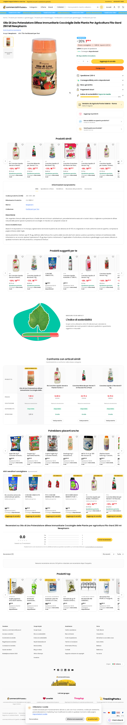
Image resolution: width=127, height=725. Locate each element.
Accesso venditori (7, 634)
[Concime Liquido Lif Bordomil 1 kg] (52, 151)
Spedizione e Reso (47, 189)
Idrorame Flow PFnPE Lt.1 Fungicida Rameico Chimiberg (106, 598)
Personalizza (33, 719)
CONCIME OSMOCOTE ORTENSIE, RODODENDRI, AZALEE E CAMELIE (51, 274)
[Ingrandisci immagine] (70, 93)
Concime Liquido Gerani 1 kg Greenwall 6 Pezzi (106, 274)
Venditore (59, 189)
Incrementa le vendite (8, 638)
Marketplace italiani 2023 (9, 653)
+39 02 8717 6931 (118, 1)
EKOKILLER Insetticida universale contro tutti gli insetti (33, 600)
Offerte (43, 7)
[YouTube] (72, 670)
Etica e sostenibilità (39, 634)
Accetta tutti (93, 719)
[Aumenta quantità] (88, 61)
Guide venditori (7, 650)
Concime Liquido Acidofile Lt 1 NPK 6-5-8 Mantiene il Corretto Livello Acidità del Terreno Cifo (70, 276)
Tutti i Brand (100, 630)
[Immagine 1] (8, 42)
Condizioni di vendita (8, 646)
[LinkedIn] (65, 670)
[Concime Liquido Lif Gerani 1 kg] (88, 151)
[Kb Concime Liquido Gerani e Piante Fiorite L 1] (16, 151)
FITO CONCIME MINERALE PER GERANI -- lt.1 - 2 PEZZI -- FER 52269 (53, 496)
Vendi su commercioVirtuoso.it (11, 630)
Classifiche (99, 634)
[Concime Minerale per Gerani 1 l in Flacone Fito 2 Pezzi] (34, 151)
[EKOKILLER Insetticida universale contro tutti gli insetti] (34, 586)
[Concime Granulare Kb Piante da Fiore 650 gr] (70, 151)
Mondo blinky (38, 646)
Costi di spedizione (71, 638)
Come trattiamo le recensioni (94, 547)
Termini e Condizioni (71, 642)
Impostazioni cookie (40, 714)
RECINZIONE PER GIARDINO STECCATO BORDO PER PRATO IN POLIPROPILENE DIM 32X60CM (87, 600)
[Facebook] (58, 670)
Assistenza (108, 1)
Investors (36, 657)
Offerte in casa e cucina (43, 13)
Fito (28, 161)
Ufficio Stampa (38, 653)
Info (36, 189)
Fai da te (99, 653)
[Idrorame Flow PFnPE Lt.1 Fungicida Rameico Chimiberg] (106, 586)
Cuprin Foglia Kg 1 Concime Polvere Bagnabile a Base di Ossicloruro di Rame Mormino (52, 454)
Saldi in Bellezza (75, 13)
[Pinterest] (69, 670)
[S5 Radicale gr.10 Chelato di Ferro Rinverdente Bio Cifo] (70, 586)
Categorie (33, 7)
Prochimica (30, 596)
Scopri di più (37, 630)
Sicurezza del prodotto (74, 189)
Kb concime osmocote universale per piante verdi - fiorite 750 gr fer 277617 (12, 496)
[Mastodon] (55, 670)
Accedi (108, 7)
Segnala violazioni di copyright (74, 653)
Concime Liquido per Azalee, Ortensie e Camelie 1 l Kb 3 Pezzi (106, 164)
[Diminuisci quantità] (79, 61)
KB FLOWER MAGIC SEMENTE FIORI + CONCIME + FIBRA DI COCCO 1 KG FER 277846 (72, 496)
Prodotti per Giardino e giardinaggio (21, 18)
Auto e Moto (99, 642)
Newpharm (29, 205)
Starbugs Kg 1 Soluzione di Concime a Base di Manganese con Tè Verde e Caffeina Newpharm (70, 454)
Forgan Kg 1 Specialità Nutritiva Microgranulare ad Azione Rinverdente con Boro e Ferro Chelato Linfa (33, 454)
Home (5, 18)
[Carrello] (123, 7)
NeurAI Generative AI (40, 642)
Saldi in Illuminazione (106, 13)
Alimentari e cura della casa (105, 638)
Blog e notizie (38, 650)
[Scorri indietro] (5, 161)
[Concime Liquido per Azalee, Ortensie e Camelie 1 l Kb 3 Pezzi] (106, 151)
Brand (50, 7)
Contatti (67, 650)
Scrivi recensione (104, 540)
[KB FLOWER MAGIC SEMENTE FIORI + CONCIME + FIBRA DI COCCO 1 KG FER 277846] (73, 483)
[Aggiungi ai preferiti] (23, 145)
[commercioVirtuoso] (15, 7)
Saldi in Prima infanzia (9, 13)
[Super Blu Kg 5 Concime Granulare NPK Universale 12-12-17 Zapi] (16, 443)
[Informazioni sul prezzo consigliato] (93, 45)
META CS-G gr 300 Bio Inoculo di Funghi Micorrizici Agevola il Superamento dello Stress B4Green (88, 454)
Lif (46, 161)
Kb (10, 161)
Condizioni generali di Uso (9, 713)
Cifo (64, 273)
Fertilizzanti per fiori (89, 18)
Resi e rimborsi (69, 634)
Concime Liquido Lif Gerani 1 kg (88, 164)
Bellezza (98, 646)
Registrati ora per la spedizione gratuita (39, 1)
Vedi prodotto (57, 420)
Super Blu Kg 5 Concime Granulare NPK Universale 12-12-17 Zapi (16, 454)
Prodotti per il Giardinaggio (44, 18)
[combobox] (81, 7)
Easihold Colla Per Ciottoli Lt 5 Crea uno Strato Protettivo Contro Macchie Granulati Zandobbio (51, 600)
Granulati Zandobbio (52, 596)
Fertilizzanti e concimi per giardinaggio (68, 18)
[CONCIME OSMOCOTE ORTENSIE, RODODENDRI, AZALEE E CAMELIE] (52, 263)
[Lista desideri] (119, 7)
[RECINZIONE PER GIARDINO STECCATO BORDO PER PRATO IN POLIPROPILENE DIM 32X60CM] (88, 586)
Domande (88, 189)
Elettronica (99, 650)
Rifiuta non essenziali (75, 719)
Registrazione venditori (9, 642)
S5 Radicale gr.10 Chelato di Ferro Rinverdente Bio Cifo (69, 600)
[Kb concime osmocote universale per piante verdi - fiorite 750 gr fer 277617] (12, 483)
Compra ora (100, 68)
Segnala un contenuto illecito (10, 715)
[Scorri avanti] (121, 161)
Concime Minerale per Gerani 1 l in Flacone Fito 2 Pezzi (33, 164)
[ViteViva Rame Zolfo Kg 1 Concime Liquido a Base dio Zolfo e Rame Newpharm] (106, 443)
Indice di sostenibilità (40, 638)
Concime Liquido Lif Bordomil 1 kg (52, 164)
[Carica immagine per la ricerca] (97, 7)
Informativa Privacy (71, 646)
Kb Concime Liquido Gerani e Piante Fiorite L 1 (16, 164)
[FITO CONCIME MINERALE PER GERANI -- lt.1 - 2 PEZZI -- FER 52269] (53, 483)
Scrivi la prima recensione (12, 30)
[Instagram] (62, 670)
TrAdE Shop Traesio (87, 596)
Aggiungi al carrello (107, 61)
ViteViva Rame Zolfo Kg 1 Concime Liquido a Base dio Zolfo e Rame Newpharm (106, 454)
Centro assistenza (70, 630)
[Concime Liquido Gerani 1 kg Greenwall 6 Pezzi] (106, 263)
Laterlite (12, 596)
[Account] (114, 7)
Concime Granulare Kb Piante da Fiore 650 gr (70, 164)
